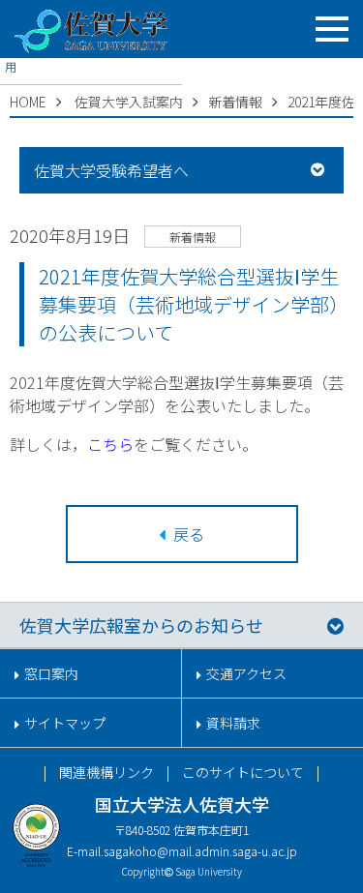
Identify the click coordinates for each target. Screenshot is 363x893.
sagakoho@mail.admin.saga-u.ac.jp (200, 851)
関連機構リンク (106, 772)
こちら (110, 444)
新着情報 (235, 101)
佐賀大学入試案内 (129, 101)
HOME (28, 101)
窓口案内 (51, 673)
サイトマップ (65, 722)
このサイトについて (243, 772)
